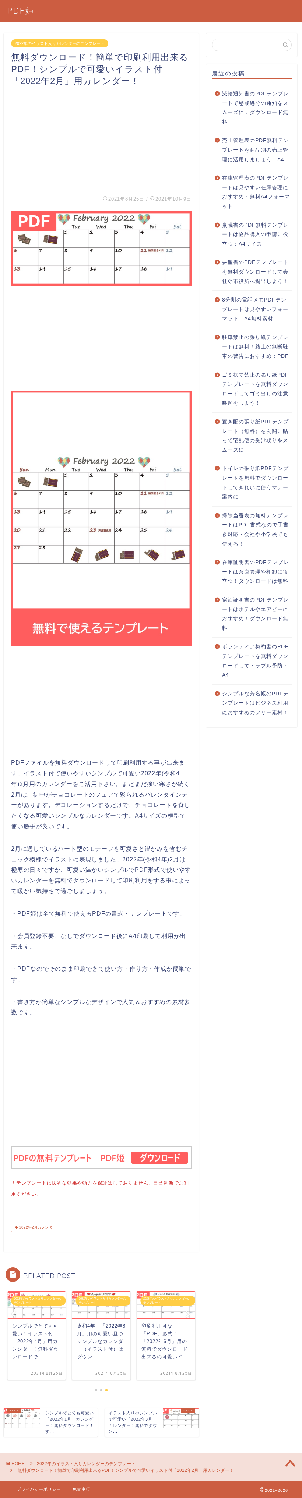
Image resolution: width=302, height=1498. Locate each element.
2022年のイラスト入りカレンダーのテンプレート (60, 43)
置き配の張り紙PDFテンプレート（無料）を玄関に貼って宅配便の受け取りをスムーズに (255, 436)
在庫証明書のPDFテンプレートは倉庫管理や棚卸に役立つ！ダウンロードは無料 (255, 572)
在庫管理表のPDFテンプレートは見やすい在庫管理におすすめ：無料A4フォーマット (256, 192)
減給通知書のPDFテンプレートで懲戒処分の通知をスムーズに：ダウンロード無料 (255, 108)
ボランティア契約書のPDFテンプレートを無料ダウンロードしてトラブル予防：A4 (255, 661)
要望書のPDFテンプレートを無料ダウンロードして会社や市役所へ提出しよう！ (255, 272)
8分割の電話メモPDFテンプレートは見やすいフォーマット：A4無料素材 (255, 309)
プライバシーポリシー (39, 1489)
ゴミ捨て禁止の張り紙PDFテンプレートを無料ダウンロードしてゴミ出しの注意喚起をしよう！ (255, 389)
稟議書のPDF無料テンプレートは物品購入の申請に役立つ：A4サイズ (255, 234)
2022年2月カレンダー (37, 1227)
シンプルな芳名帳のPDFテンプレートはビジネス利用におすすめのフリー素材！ (255, 703)
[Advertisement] (101, 138)
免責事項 (81, 1489)
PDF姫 (21, 10)
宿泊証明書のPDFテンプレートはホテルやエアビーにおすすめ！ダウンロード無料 (255, 614)
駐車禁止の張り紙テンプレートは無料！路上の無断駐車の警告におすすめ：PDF (255, 347)
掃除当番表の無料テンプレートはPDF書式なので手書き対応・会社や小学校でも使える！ (255, 530)
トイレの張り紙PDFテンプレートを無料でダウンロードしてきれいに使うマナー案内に (255, 483)
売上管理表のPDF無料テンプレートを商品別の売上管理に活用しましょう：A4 (255, 150)
